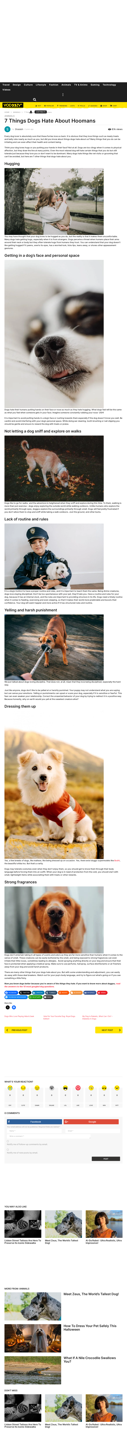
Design (17, 85)
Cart (115, 106)
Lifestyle (41, 85)
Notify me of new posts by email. (22, 1152)
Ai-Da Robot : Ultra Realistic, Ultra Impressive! (104, 1241)
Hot (39, 106)
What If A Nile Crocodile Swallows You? (90, 1359)
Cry (10, 1105)
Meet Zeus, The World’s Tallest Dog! (61, 1241)
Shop (105, 106)
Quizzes (94, 106)
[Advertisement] (63, 41)
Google (92, 1121)
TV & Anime (81, 85)
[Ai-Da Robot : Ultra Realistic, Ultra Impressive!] (104, 1224)
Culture (28, 85)
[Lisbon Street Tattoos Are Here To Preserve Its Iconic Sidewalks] (22, 1224)
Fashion (53, 85)
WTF (116, 1105)
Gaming (95, 85)
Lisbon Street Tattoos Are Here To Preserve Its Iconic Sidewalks (22, 1241)
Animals (66, 85)
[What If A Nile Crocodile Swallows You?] (32, 1370)
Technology (109, 85)
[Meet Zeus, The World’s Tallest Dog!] (63, 1224)
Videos (6, 89)
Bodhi (117, 860)
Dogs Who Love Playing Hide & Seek (19, 1016)
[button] (62, 94)
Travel (6, 85)
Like (78, 1105)
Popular (50, 106)
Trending (63, 106)
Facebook (36, 1121)
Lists (72, 106)
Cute (23, 1105)
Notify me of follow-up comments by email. (27, 1144)
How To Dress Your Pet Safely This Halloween (90, 1327)
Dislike (51, 1105)
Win (104, 1105)
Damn (37, 1105)
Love (91, 1105)
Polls (82, 106)
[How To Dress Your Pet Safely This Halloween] (32, 1338)
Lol (65, 1105)
